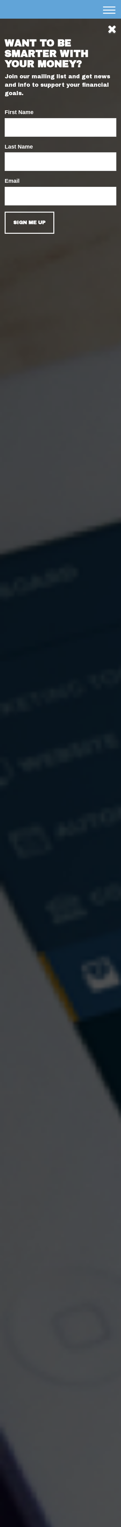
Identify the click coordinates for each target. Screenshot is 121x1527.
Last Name (19, 147)
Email (12, 181)
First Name (19, 112)
